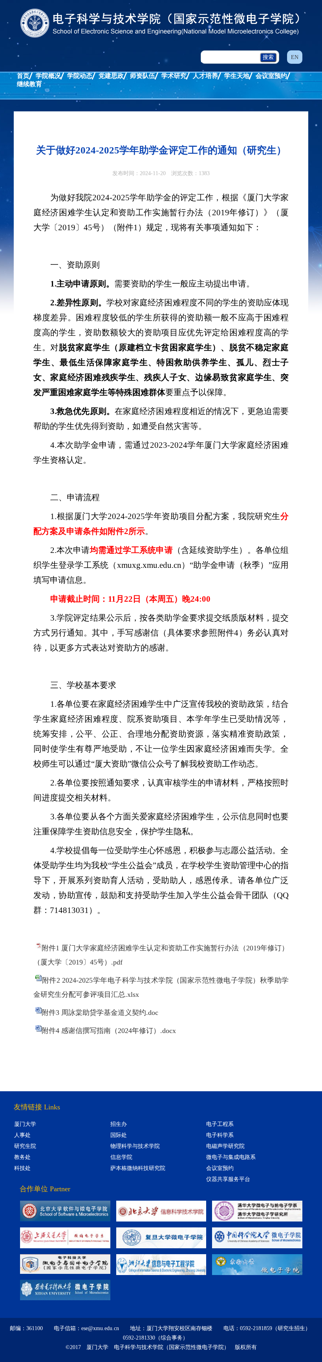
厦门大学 (25, 1124)
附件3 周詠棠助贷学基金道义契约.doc (100, 1012)
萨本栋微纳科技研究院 (137, 1168)
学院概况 (48, 75)
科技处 (22, 1168)
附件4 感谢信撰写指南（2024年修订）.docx (109, 1031)
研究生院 (25, 1146)
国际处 (118, 1135)
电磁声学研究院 (225, 1146)
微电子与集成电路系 (231, 1157)
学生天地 (236, 75)
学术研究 (174, 75)
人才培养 (205, 75)
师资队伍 (142, 75)
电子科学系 (220, 1135)
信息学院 (121, 1157)
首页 (23, 75)
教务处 (22, 1157)
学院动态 (79, 75)
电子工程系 (220, 1124)
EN (294, 57)
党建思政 (111, 75)
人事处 (22, 1135)
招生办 (118, 1124)
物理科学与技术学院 (135, 1146)
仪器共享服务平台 (228, 1179)
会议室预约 (271, 75)
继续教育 (29, 84)
